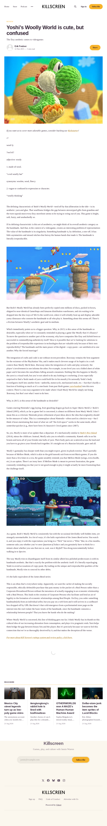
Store (15, 6)
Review (10, 22)
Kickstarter (73, 130)
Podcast (24, 6)
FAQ (40, 799)
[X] (43, 780)
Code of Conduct (53, 799)
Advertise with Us (71, 799)
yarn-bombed (76, 386)
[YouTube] (58, 780)
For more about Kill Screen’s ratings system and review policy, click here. (39, 637)
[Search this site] (75, 6)
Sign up (32, 799)
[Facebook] (48, 780)
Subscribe (96, 6)
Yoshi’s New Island (88, 433)
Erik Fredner (21, 46)
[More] (32, 6)
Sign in (84, 6)
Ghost (58, 805)
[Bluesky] (53, 780)
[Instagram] (64, 780)
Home (6, 6)
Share (95, 47)
